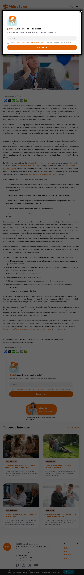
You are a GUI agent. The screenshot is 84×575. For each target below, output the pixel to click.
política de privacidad (22, 42)
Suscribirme (42, 47)
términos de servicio (38, 42)
